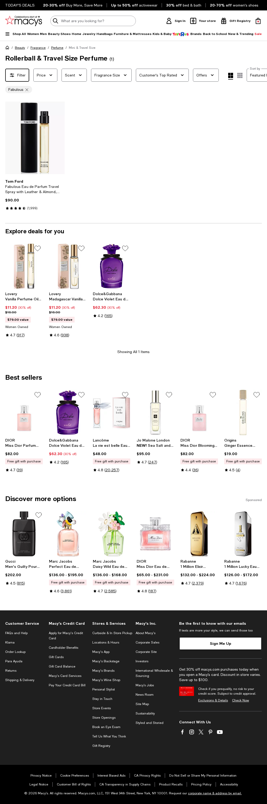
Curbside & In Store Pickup (112, 633)
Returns (10, 670)
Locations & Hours (105, 642)
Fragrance (38, 48)
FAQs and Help (16, 633)
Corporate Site (146, 652)
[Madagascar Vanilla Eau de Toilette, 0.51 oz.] (68, 266)
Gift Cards (56, 657)
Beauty (20, 48)
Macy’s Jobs (145, 685)
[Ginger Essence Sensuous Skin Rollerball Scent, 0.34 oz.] (243, 413)
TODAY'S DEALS (20, 5)
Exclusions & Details (213, 700)
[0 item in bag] (258, 21)
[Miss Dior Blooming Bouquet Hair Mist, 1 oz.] (199, 413)
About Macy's (145, 633)
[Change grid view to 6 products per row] (239, 75)
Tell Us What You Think (109, 736)
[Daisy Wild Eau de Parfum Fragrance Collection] (111, 534)
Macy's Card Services (65, 676)
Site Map (142, 704)
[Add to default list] (37, 248)
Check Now (240, 700)
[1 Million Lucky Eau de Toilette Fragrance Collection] (243, 534)
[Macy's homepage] (8, 48)
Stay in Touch (102, 699)
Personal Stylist (103, 689)
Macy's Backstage (105, 661)
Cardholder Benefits (63, 648)
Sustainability (145, 713)
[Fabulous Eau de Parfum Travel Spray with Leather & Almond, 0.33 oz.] (35, 138)
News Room (145, 694)
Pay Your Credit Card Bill (67, 685)
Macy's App (101, 652)
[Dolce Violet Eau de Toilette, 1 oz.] (111, 266)
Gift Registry (101, 746)
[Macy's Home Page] (23, 21)
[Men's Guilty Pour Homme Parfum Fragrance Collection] (24, 534)
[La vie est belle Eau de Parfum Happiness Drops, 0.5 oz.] (111, 413)
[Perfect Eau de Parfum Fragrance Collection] (68, 534)
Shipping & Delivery (19, 680)
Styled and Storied (149, 723)
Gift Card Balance (62, 666)
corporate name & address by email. (215, 793)
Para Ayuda (13, 661)
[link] (35, 195)
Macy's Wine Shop (106, 680)
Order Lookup (15, 652)
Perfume (57, 48)
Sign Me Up (220, 643)
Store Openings (104, 717)
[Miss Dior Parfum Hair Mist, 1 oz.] (24, 413)
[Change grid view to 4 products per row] (230, 76)
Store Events (101, 708)
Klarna (10, 642)
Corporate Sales (147, 642)
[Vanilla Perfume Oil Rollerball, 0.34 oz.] (24, 266)
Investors (142, 661)
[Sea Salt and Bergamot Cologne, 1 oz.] (155, 413)
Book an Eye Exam (106, 727)
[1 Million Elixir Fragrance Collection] (199, 534)
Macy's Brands (103, 670)
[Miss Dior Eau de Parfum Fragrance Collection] (155, 534)
